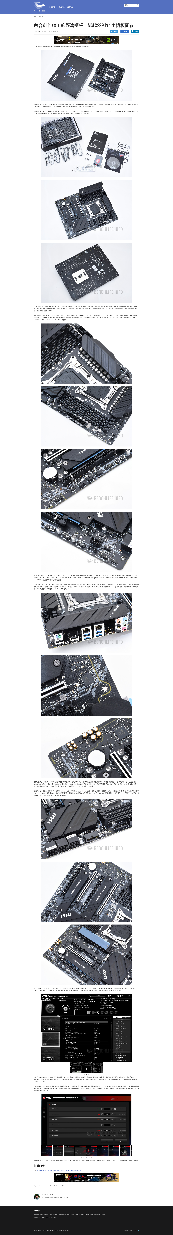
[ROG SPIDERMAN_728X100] (86, 1153)
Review (56, 1162)
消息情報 (52, 7)
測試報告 (62, 7)
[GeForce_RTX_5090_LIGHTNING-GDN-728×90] (86, 40)
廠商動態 (70, 7)
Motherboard (42, 1162)
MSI (50, 1162)
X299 (62, 1162)
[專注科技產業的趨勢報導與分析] (39, 6)
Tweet (115, 31)
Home (35, 16)
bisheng (38, 31)
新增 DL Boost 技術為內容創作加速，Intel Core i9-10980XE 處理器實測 (60, 1147)
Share (125, 31)
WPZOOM (136, 1206)
